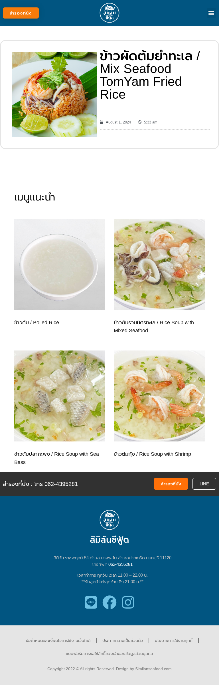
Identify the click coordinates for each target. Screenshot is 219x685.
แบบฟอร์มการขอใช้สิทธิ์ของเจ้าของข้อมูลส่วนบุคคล (109, 653)
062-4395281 (120, 564)
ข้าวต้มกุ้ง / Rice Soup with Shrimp (152, 454)
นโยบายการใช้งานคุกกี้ (173, 640)
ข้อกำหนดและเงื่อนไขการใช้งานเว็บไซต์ (58, 640)
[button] (21, 13)
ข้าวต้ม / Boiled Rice (36, 322)
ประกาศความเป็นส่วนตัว (122, 640)
